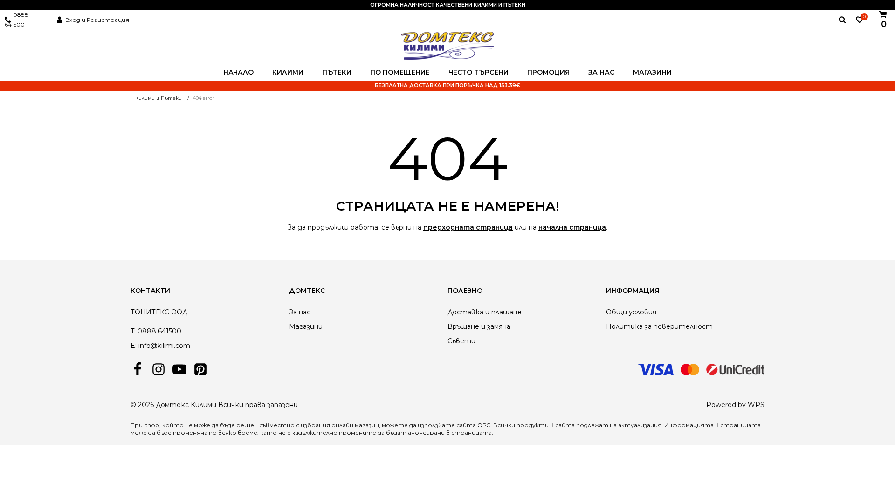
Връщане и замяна (479, 326)
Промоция (548, 72)
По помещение (400, 72)
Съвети (461, 341)
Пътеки (336, 72)
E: (134, 345)
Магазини (652, 72)
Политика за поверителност (659, 326)
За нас (601, 72)
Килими (287, 72)
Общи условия (631, 312)
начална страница (572, 227)
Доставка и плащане (485, 312)
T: (133, 331)
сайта (565, 424)
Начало (238, 72)
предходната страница (468, 227)
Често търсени (478, 72)
